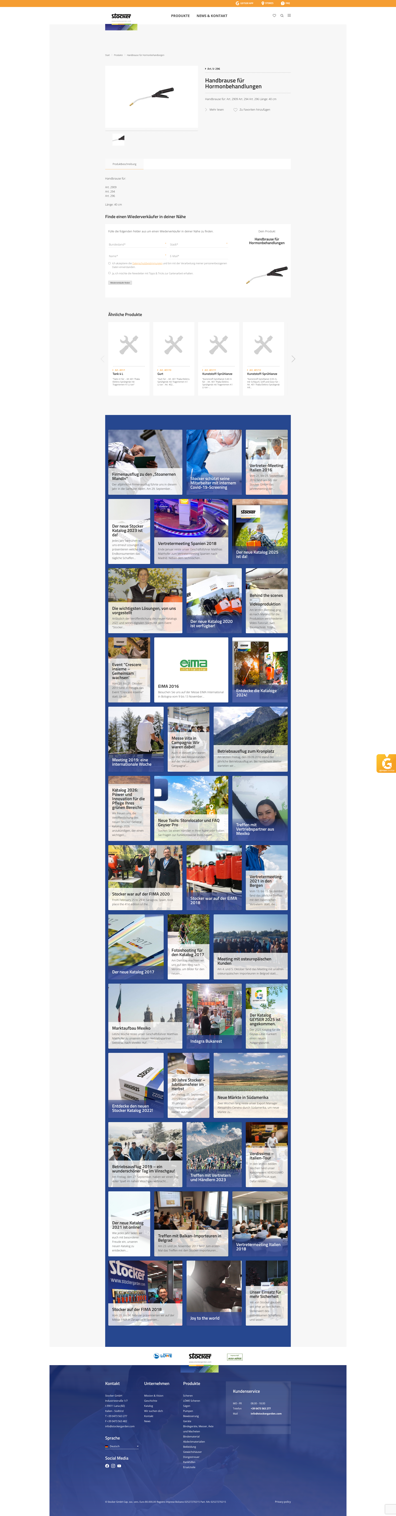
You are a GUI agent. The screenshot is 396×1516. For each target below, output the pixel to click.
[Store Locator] (267, 3)
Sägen (186, 1406)
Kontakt (148, 1416)
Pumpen (188, 1411)
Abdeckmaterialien (194, 1441)
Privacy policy (283, 1501)
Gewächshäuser (192, 1452)
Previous (102, 358)
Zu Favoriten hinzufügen (255, 109)
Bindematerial (191, 1436)
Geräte (187, 1421)
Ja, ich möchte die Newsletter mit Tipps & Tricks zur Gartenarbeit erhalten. (152, 273)
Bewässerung (191, 1416)
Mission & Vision (153, 1395)
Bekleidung (189, 1446)
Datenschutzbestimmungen (147, 263)
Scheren (188, 1395)
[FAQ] (285, 3)
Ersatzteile (189, 1467)
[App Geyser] (244, 3)
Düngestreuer (191, 1457)
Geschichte (150, 1400)
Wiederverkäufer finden (120, 283)
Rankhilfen (189, 1462)
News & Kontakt (212, 15)
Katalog (148, 1406)
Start (107, 55)
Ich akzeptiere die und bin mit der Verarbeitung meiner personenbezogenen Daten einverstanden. (169, 265)
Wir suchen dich (153, 1411)
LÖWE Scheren (191, 1400)
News (147, 1421)
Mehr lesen (217, 109)
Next (293, 358)
